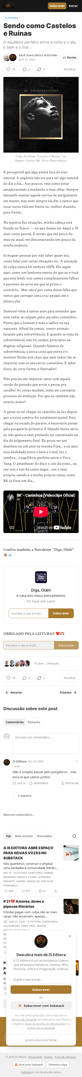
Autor (17, 766)
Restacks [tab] (34, 722)
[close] (69, 936)
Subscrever (57, 6)
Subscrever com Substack (44, 1005)
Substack (26, 1072)
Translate (13, 17)
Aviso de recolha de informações (45, 1024)
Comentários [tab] (15, 722)
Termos (48, 1057)
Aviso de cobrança (65, 1057)
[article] (41, 869)
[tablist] (22, 722)
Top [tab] (8, 836)
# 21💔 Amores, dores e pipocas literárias (23, 904)
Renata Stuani (27, 877)
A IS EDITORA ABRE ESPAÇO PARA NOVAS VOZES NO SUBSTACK (28, 853)
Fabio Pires (35, 872)
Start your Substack (31, 1064)
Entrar (73, 6)
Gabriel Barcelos (28, 881)
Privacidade (35, 1057)
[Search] (74, 836)
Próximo (65, 692)
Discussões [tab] (44, 836)
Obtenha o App (57, 1064)
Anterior (16, 692)
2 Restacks (52, 663)
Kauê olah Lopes (30, 55)
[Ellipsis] (76, 761)
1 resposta (24, 796)
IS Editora (50, 55)
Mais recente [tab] (24, 836)
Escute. (72, 57)
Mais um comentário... (18, 815)
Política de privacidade (41, 1028)
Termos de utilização (24, 1019)
